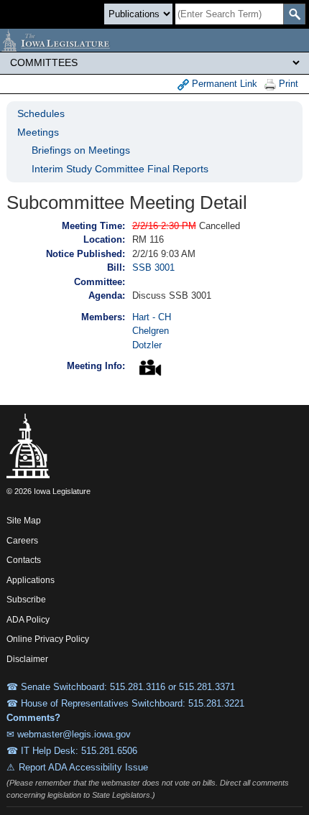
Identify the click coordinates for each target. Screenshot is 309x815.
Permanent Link (223, 83)
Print (287, 83)
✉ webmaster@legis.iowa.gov (68, 734)
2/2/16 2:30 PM (164, 225)
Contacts (23, 560)
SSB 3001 (153, 267)
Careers (22, 541)
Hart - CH (151, 317)
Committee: (99, 281)
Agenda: (106, 295)
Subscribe (26, 600)
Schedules (41, 113)
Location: (104, 239)
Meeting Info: (96, 365)
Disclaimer (27, 659)
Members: (103, 317)
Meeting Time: (93, 225)
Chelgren (150, 330)
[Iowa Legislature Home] (154, 40)
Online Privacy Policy (47, 639)
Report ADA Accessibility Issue (83, 767)
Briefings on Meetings (81, 150)
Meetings (38, 132)
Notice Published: (85, 253)
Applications (30, 580)
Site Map (23, 521)
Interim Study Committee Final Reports (120, 168)
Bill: (116, 267)
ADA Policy (28, 620)
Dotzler (147, 345)
